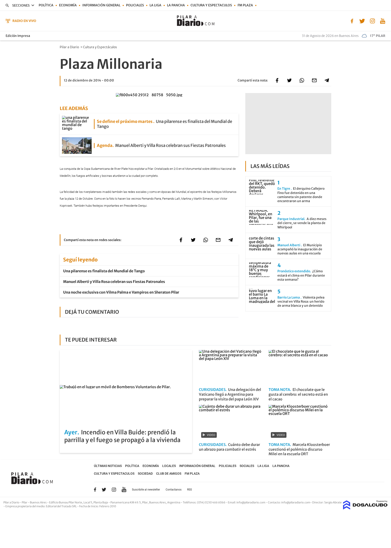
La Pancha (176, 5)
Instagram (114, 490)
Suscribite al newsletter (146, 489)
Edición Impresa (18, 36)
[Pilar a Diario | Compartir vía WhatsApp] (301, 80)
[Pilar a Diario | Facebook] (352, 20)
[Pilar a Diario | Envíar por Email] (314, 80)
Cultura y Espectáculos (100, 47)
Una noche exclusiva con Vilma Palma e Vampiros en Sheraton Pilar (121, 292)
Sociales (247, 466)
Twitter (104, 489)
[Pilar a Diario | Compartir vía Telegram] (326, 80)
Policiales (135, 5)
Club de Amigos (168, 473)
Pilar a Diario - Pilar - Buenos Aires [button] (25, 502)
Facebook (95, 490)
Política (46, 5)
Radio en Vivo (24, 21)
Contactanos (173, 489)
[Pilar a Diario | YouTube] (382, 20)
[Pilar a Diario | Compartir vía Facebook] (276, 80)
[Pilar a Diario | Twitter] (362, 20)
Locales (169, 466)
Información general (101, 5)
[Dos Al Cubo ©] (365, 508)
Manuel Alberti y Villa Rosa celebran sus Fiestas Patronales (114, 281)
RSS (189, 489)
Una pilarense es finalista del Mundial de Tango (104, 271)
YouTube (124, 489)
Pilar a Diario (70, 47)
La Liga (155, 5)
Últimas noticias (108, 466)
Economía (68, 5)
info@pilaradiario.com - (252, 502)
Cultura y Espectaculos (211, 5)
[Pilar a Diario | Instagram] (372, 20)
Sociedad (145, 473)
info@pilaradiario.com (295, 502)
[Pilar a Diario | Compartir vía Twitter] (289, 80)
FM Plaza (245, 5)
